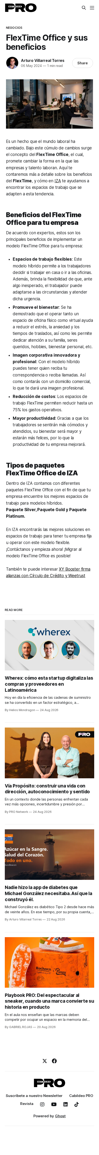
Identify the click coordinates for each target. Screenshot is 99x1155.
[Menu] (92, 8)
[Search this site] (84, 8)
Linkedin (65, 1104)
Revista (26, 1103)
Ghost (60, 1116)
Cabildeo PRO (81, 1095)
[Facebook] (54, 1061)
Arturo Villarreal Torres (42, 60)
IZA (58, 180)
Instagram (42, 1104)
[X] (44, 1061)
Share (82, 63)
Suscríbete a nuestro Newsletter (34, 1095)
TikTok (76, 1104)
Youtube (54, 1104)
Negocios (14, 27)
